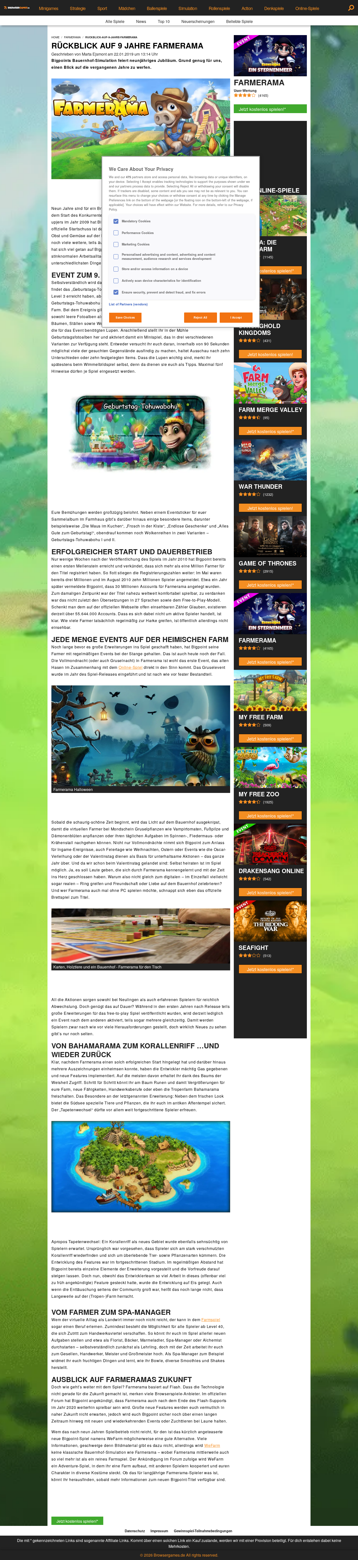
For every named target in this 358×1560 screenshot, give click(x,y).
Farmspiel (210, 1319)
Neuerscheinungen (198, 21)
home (55, 37)
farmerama (72, 37)
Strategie (77, 8)
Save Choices (125, 317)
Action (247, 8)
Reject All (200, 317)
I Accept (236, 317)
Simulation (188, 8)
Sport (102, 8)
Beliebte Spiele (239, 21)
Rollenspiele (219, 8)
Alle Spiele (114, 21)
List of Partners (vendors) (128, 304)
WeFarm (212, 1445)
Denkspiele (274, 8)
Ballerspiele (157, 8)
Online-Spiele (307, 8)
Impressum (159, 1530)
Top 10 (164, 21)
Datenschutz (135, 1530)
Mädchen (127, 8)
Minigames (48, 8)
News (141, 21)
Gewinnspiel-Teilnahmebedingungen (203, 1530)
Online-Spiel (131, 667)
